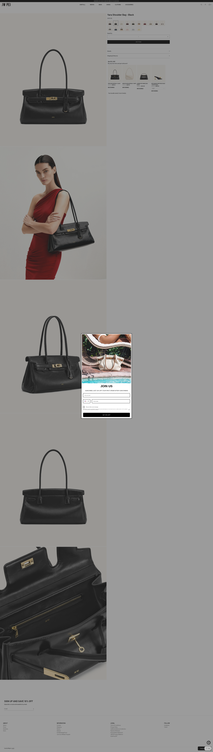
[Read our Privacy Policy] (129, 410)
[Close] (129, 336)
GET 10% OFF (106, 415)
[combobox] (86, 401)
